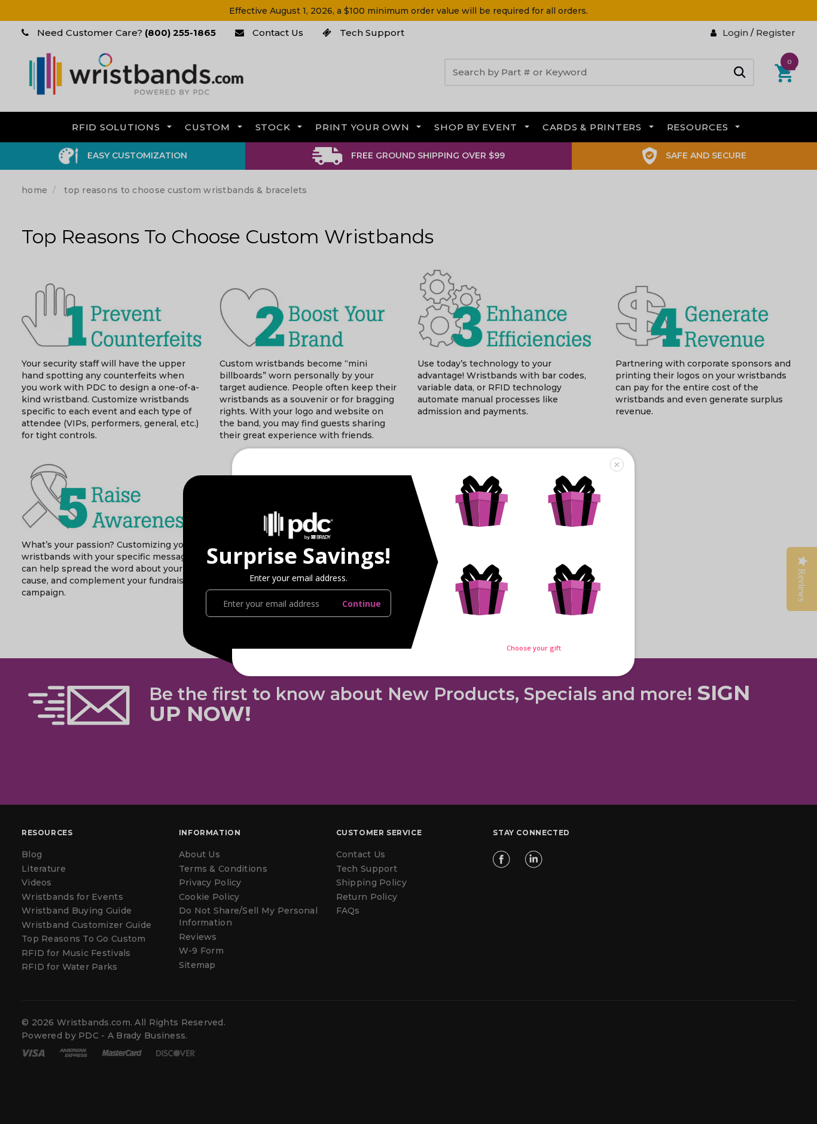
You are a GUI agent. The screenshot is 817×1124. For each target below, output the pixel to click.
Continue (361, 603)
